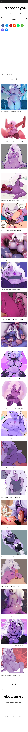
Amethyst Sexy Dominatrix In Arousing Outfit (11, 556)
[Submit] (14, 25)
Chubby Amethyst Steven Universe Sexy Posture (11, 378)
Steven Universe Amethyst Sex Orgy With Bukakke (12, 141)
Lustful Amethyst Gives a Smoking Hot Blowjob (11, 527)
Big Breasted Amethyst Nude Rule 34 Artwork (11, 675)
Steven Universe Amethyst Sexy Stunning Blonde (12, 616)
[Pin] (10, 25)
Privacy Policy (18, 702)
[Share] (2, 25)
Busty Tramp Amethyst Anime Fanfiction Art (11, 260)
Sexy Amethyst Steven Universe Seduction (10, 289)
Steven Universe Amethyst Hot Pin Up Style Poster (12, 408)
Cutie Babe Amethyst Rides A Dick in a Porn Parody (12, 467)
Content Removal (14, 705)
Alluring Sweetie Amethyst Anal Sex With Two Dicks (12, 200)
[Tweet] (6, 25)
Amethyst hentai (9, 74)
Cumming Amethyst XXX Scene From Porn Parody (12, 319)
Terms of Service (10, 702)
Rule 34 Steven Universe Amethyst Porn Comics (11, 230)
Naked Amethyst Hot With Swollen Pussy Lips (11, 111)
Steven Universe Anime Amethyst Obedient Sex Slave (12, 645)
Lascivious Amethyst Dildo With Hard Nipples (11, 497)
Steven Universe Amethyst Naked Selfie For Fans (12, 438)
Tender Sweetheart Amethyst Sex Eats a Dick (11, 586)
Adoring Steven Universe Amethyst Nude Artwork (12, 170)
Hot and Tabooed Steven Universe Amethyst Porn (12, 349)
